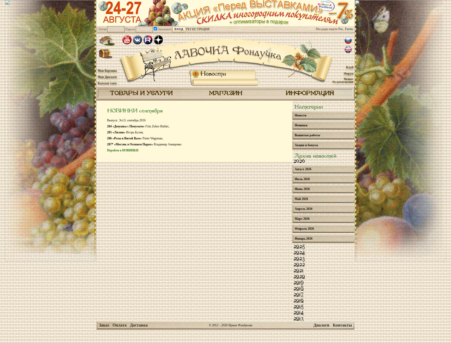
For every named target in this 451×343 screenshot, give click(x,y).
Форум (348, 73)
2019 (298, 282)
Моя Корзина (107, 71)
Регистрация (198, 29)
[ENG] (348, 50)
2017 (298, 294)
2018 (298, 288)
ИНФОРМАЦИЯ (310, 93)
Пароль (130, 29)
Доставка (139, 325)
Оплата (119, 325)
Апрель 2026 (303, 209)
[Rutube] (147, 39)
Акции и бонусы (306, 145)
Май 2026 (301, 199)
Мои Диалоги (107, 77)
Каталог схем (107, 83)
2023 (299, 258)
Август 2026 (303, 169)
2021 (298, 270)
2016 (298, 300)
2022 (299, 264)
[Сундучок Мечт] (106, 54)
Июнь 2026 (302, 189)
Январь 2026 (303, 238)
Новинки (301, 125)
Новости (213, 74)
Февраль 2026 (304, 228)
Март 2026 (302, 219)
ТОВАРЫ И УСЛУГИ (141, 93)
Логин (102, 29)
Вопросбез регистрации (343, 80)
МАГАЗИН (225, 93)
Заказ (104, 325)
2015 (298, 306)
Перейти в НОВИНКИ (122, 150)
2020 (299, 276)
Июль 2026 (302, 179)
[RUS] (348, 40)
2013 (298, 318)
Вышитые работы (307, 135)
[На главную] (107, 40)
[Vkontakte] (137, 39)
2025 (299, 246)
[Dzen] (158, 39)
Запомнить (164, 29)
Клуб (349, 67)
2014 (298, 312)
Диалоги (321, 325)
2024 (299, 252)
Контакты (342, 325)
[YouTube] (127, 39)
